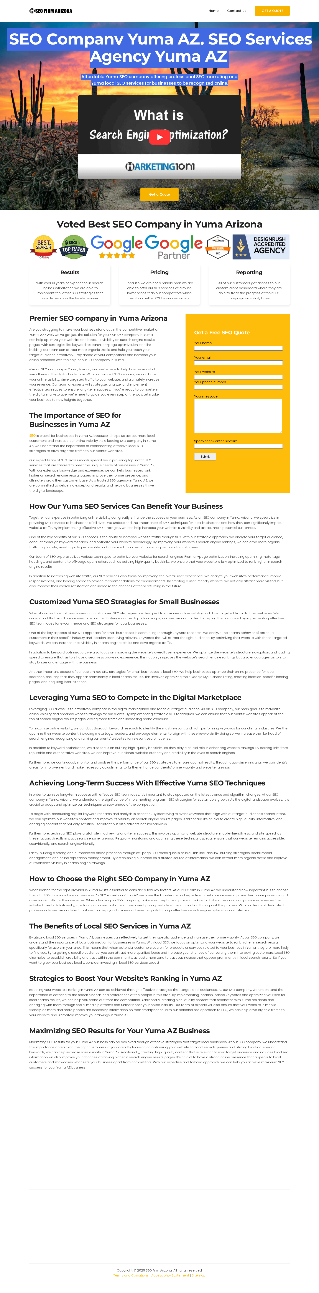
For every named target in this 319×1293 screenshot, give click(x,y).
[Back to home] (51, 11)
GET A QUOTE (272, 10)
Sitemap (199, 1275)
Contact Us (237, 10)
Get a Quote (159, 194)
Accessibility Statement (170, 1275)
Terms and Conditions (131, 1275)
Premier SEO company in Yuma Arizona (98, 318)
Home (214, 10)
